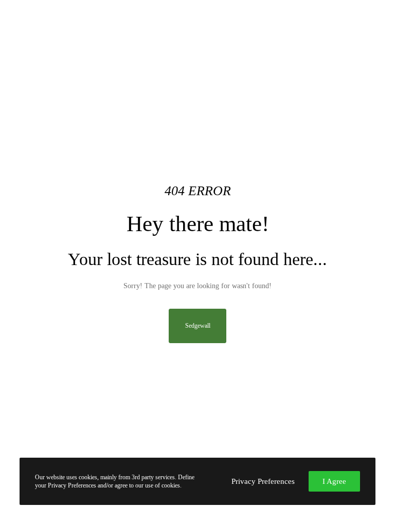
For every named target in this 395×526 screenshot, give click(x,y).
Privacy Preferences (263, 481)
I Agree (334, 481)
